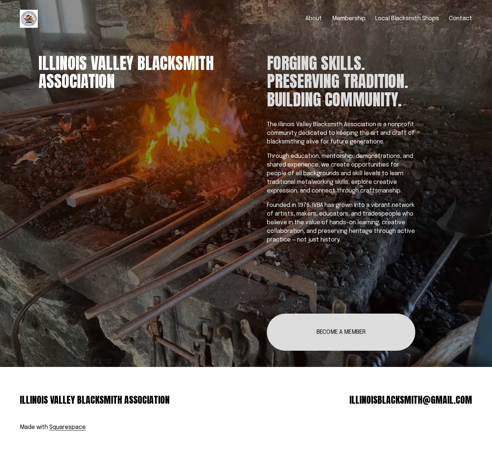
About (313, 18)
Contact (460, 18)
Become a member (341, 332)
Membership (349, 18)
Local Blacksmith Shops (407, 18)
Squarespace (67, 427)
